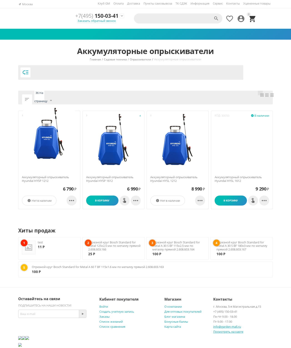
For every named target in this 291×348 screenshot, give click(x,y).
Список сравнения (112, 327)
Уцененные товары (257, 3)
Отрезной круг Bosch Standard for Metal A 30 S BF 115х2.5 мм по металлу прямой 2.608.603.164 (176, 245)
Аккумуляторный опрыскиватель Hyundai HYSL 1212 (174, 179)
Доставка (133, 3)
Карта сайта (172, 327)
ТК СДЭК (181, 3)
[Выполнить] (82, 314)
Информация (200, 3)
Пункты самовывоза (157, 3)
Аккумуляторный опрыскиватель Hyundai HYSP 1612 (109, 179)
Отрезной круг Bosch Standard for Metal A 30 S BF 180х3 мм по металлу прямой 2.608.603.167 (241, 245)
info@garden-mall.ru (227, 327)
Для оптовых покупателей (182, 311)
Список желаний (111, 322)
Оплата (118, 3)
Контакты (233, 3)
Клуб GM (104, 3)
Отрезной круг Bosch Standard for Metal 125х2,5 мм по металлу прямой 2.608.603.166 (114, 245)
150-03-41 (96, 15)
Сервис (218, 3)
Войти (103, 306)
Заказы (104, 316)
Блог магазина (174, 316)
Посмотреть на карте (228, 332)
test (40, 242)
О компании (173, 306)
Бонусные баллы (176, 322)
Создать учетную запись (116, 311)
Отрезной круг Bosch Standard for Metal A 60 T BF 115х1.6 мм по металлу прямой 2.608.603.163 (98, 267)
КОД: (218, 115)
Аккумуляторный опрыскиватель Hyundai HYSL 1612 (238, 179)
